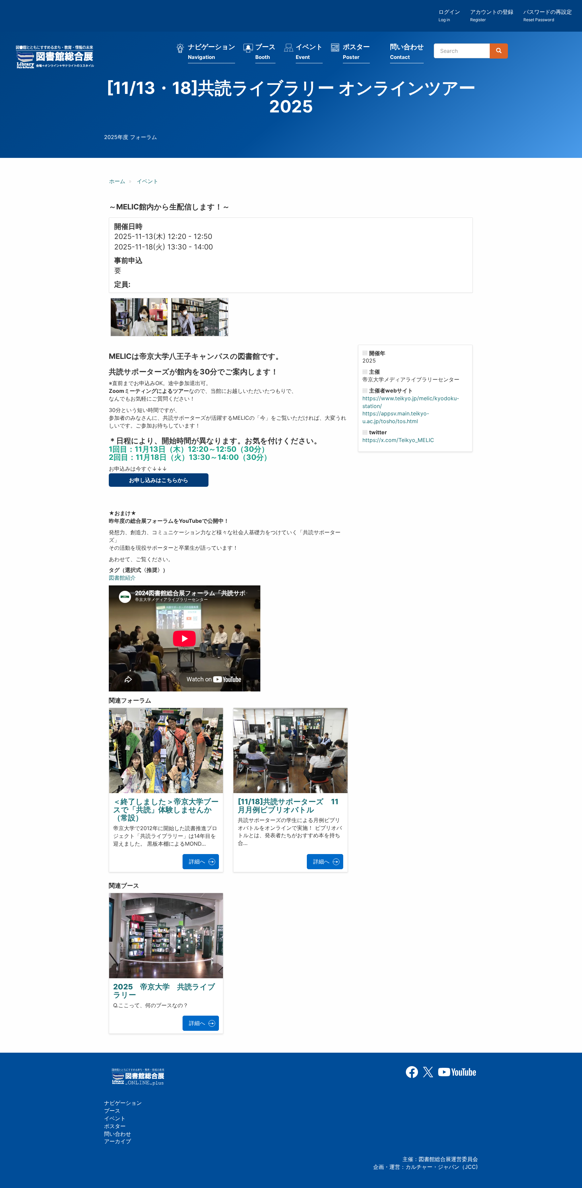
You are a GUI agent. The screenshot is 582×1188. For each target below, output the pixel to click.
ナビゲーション (211, 51)
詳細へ (197, 861)
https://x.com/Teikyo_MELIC (398, 440)
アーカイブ (117, 1141)
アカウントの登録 (491, 15)
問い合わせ (407, 51)
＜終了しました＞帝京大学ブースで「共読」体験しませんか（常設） (166, 809)
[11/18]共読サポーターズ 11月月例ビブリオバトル (288, 805)
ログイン (449, 15)
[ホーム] (57, 58)
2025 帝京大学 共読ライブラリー (164, 990)
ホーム (117, 181)
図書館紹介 (122, 577)
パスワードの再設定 (547, 15)
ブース (265, 51)
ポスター (356, 51)
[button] (139, 317)
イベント (309, 51)
